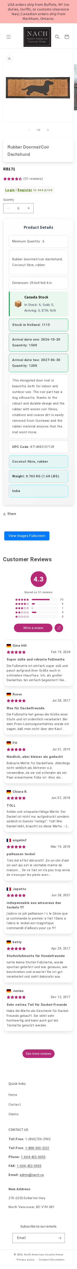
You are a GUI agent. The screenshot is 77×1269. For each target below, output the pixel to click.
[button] (8, 37)
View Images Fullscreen (27, 536)
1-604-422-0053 (33, 1157)
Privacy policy (26, 1259)
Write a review (33, 628)
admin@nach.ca (32, 1175)
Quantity (8, 199)
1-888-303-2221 (37, 1148)
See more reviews (38, 1054)
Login (10, 190)
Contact (15, 1104)
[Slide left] (29, 130)
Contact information (51, 1259)
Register (25, 190)
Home (13, 1094)
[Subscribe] (60, 1238)
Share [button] (11, 513)
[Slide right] (48, 130)
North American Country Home (43, 1254)
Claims (14, 1114)
